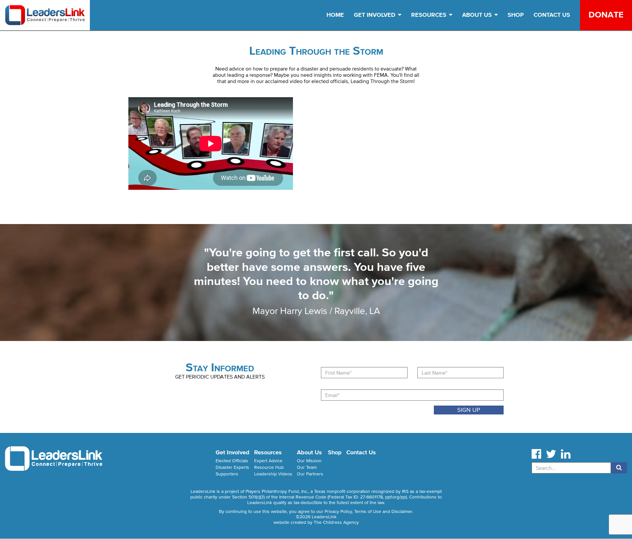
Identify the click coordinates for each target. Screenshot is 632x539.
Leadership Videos (273, 473)
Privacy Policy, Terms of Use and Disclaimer (368, 511)
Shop (516, 15)
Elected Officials (232, 460)
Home (335, 15)
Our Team (307, 467)
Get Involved (375, 15)
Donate (606, 14)
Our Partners (310, 473)
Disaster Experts (232, 467)
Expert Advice (268, 460)
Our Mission (309, 460)
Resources (429, 15)
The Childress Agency (336, 522)
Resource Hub (269, 467)
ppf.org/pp (395, 497)
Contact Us (552, 15)
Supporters (227, 473)
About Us (477, 15)
